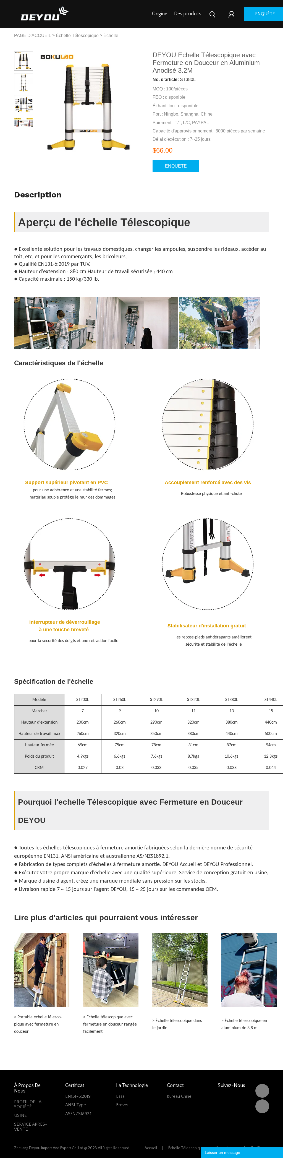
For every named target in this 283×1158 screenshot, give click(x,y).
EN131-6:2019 (78, 1096)
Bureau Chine (179, 1096)
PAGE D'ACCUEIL (32, 35)
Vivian (262, 1106)
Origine (159, 14)
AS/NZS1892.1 (78, 1113)
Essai (120, 1096)
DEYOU (262, 1091)
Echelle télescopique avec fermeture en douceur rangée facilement (110, 1024)
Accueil (151, 1148)
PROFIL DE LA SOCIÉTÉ (27, 1104)
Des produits (187, 14)
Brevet (122, 1104)
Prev (19, 131)
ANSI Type (75, 1104)
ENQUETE (176, 166)
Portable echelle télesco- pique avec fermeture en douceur (38, 1024)
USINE (20, 1115)
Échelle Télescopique (77, 35)
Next (28, 131)
